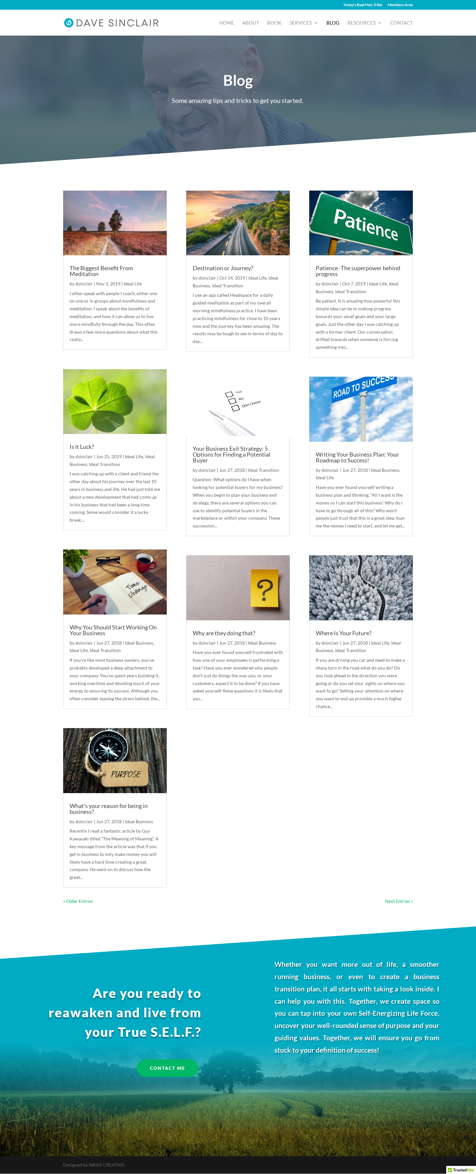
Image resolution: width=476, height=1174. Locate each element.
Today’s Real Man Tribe (362, 5)
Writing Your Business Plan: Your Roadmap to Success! (357, 457)
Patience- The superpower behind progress (358, 270)
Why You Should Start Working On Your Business (113, 630)
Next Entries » (399, 901)
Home (226, 23)
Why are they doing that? (224, 633)
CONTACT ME (167, 1068)
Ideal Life (133, 283)
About (250, 23)
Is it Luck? (82, 446)
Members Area (400, 5)
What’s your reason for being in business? (109, 808)
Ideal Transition (104, 464)
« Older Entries (78, 901)
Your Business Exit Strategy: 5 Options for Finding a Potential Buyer (231, 454)
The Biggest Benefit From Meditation (101, 270)
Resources (361, 23)
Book (274, 23)
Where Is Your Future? (343, 633)
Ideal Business (139, 643)
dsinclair (84, 283)
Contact (401, 23)
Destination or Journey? (223, 267)
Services (300, 23)
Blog (332, 23)
